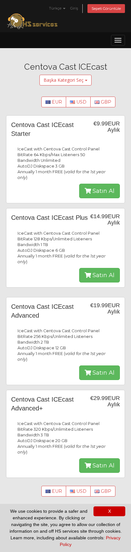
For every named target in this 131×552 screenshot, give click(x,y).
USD (80, 102)
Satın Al (102, 190)
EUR (56, 102)
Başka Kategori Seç (64, 80)
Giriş (74, 8)
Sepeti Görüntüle (106, 8)
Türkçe (55, 8)
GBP (105, 102)
